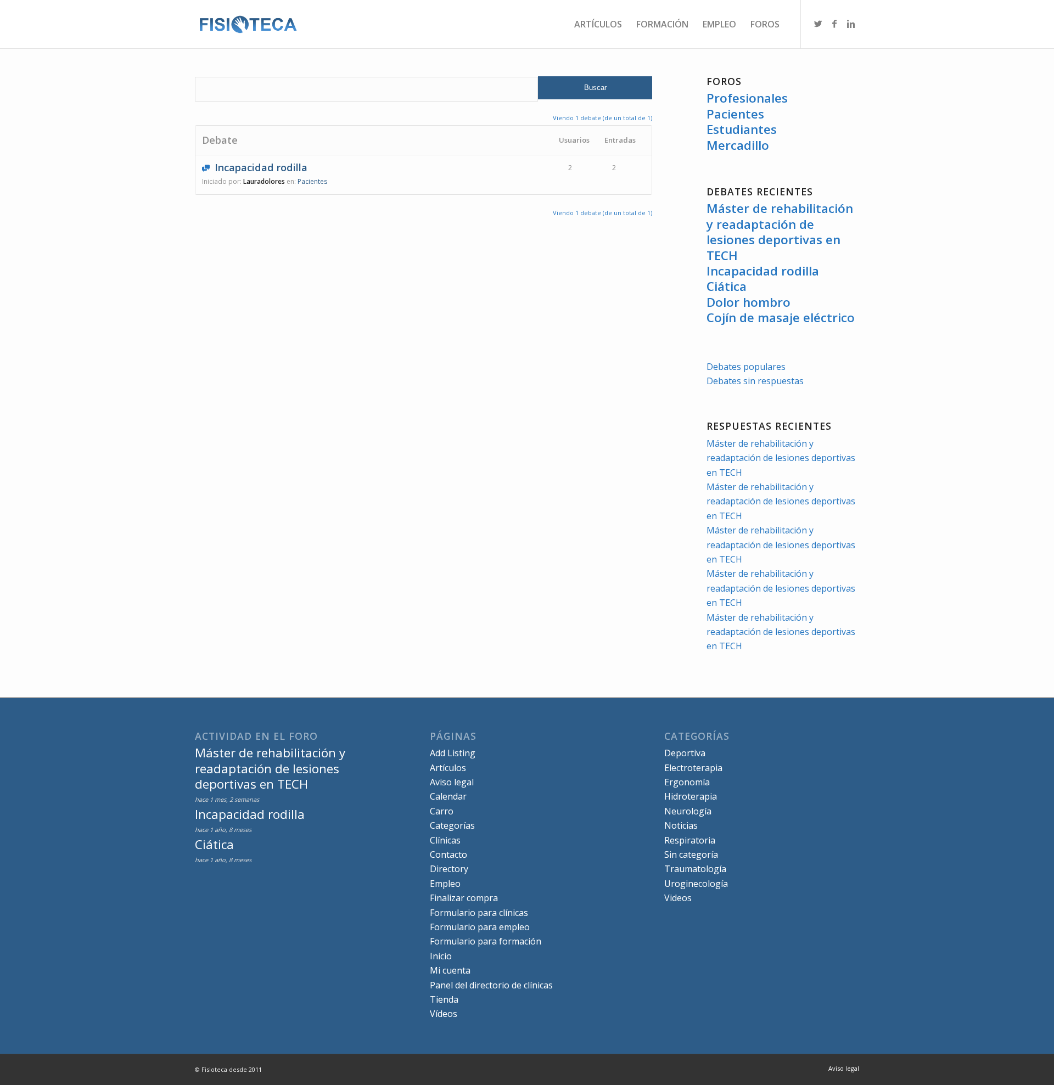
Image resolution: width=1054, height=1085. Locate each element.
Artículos (448, 768)
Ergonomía (687, 782)
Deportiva (684, 753)
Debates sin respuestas (755, 381)
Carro (441, 811)
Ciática (727, 286)
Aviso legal (452, 782)
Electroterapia (693, 768)
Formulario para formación (485, 941)
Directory (449, 869)
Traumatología (695, 869)
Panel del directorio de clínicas (491, 985)
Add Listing (452, 753)
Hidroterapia (690, 796)
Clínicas (445, 840)
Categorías (452, 825)
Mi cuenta (450, 970)
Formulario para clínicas (479, 913)
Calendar (448, 796)
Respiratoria (689, 840)
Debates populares (746, 367)
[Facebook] (834, 23)
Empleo (445, 884)
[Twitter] (818, 23)
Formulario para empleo (480, 927)
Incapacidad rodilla (261, 167)
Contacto (448, 854)
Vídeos (443, 1014)
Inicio (441, 956)
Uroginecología (696, 884)
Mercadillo (738, 145)
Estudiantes (742, 129)
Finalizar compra (464, 898)
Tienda (444, 999)
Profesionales (747, 97)
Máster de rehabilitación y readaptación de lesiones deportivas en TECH (780, 231)
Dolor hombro (748, 302)
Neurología (687, 811)
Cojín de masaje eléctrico (781, 317)
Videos (678, 898)
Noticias (681, 825)
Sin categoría (691, 854)
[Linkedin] (851, 23)
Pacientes (735, 113)
